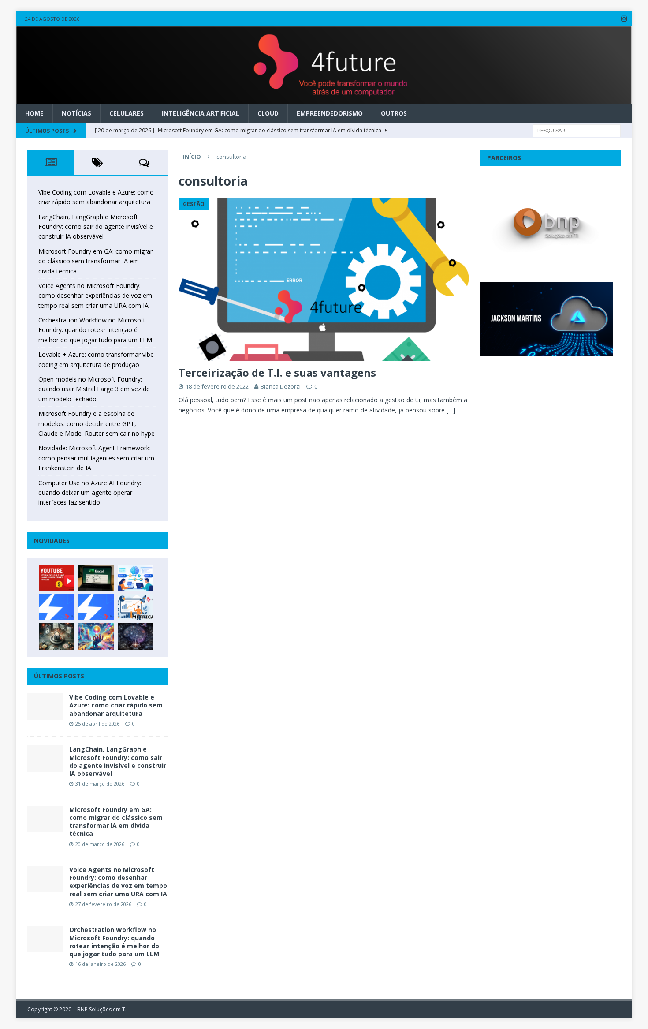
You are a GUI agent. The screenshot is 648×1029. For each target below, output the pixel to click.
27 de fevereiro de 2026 (103, 904)
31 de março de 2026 (99, 783)
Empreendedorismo (330, 113)
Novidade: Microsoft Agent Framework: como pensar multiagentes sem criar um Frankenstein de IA (96, 458)
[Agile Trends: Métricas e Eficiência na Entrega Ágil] (135, 607)
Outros (394, 113)
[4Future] (324, 99)
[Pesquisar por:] (577, 130)
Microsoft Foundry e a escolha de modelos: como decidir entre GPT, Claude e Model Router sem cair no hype (96, 423)
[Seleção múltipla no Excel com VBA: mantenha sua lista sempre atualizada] (96, 578)
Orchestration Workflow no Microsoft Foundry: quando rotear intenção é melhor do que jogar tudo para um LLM (95, 330)
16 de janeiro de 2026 (100, 964)
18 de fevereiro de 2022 (217, 386)
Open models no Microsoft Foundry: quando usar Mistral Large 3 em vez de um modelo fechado (94, 389)
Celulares (126, 113)
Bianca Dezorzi (281, 386)
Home (34, 113)
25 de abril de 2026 (97, 723)
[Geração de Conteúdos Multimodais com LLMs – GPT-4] (96, 636)
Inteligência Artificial (200, 113)
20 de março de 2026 (99, 844)
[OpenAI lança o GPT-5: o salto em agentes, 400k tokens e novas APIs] (135, 578)
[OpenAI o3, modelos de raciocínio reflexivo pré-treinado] (135, 636)
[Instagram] (624, 18)
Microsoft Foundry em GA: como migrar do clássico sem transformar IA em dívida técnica (95, 261)
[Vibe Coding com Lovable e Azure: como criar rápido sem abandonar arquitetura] (45, 706)
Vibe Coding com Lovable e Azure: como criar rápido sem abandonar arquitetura (116, 705)
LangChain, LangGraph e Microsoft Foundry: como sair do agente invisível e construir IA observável (95, 227)
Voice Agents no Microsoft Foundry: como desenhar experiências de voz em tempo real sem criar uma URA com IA (95, 295)
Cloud (268, 113)
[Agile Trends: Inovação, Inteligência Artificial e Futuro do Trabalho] (56, 607)
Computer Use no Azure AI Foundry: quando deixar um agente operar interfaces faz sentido (89, 493)
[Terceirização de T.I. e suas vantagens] (324, 279)
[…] (451, 410)
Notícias (76, 113)
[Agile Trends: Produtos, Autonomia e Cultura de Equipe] (96, 607)
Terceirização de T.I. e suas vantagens (277, 372)
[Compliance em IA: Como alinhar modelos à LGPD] (56, 636)
